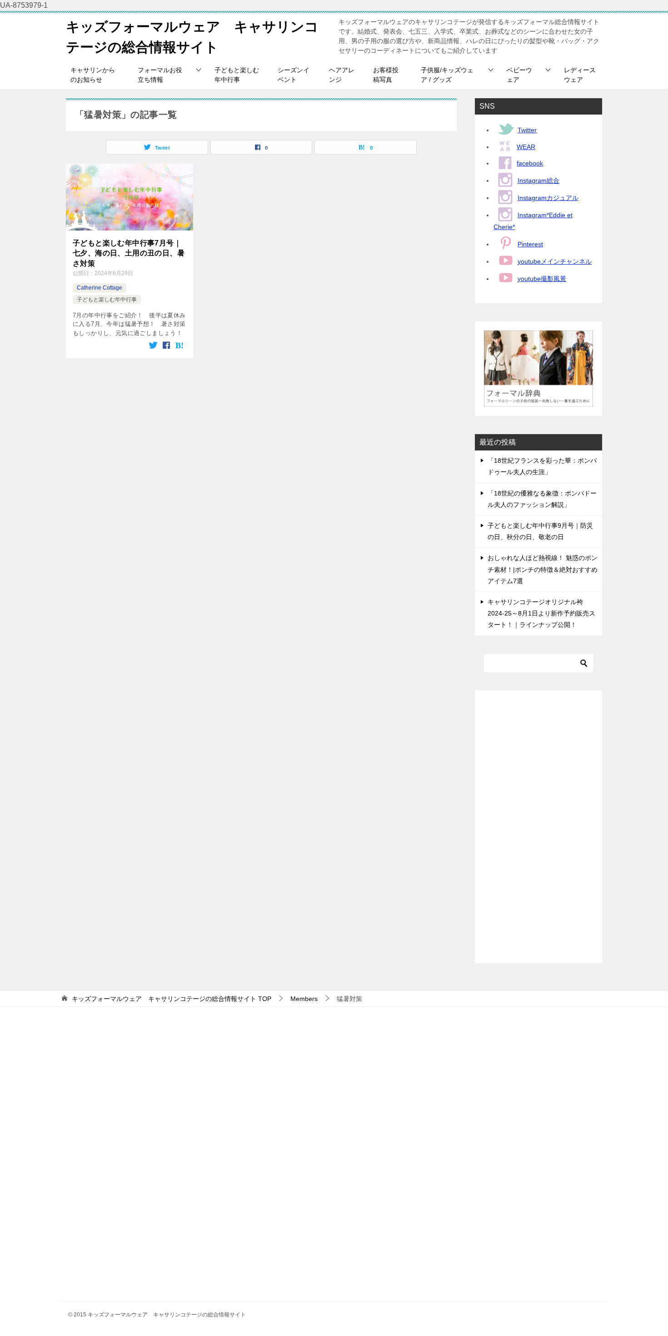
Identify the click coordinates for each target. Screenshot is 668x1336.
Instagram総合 (538, 180)
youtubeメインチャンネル (555, 261)
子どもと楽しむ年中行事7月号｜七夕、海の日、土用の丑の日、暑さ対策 (128, 253)
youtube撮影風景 (542, 278)
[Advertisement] (538, 827)
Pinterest (530, 244)
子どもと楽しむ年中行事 (236, 74)
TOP (171, 998)
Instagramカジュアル (548, 197)
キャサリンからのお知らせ (92, 74)
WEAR (526, 146)
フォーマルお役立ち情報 (160, 74)
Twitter (527, 130)
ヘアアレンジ (341, 74)
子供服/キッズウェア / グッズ (447, 74)
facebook (530, 163)
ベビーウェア (519, 74)
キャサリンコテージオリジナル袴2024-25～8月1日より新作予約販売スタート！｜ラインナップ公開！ (541, 613)
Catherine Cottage (99, 288)
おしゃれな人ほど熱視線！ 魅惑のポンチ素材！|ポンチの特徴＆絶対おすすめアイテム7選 (543, 569)
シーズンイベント (293, 74)
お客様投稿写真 (386, 74)
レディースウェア (580, 74)
